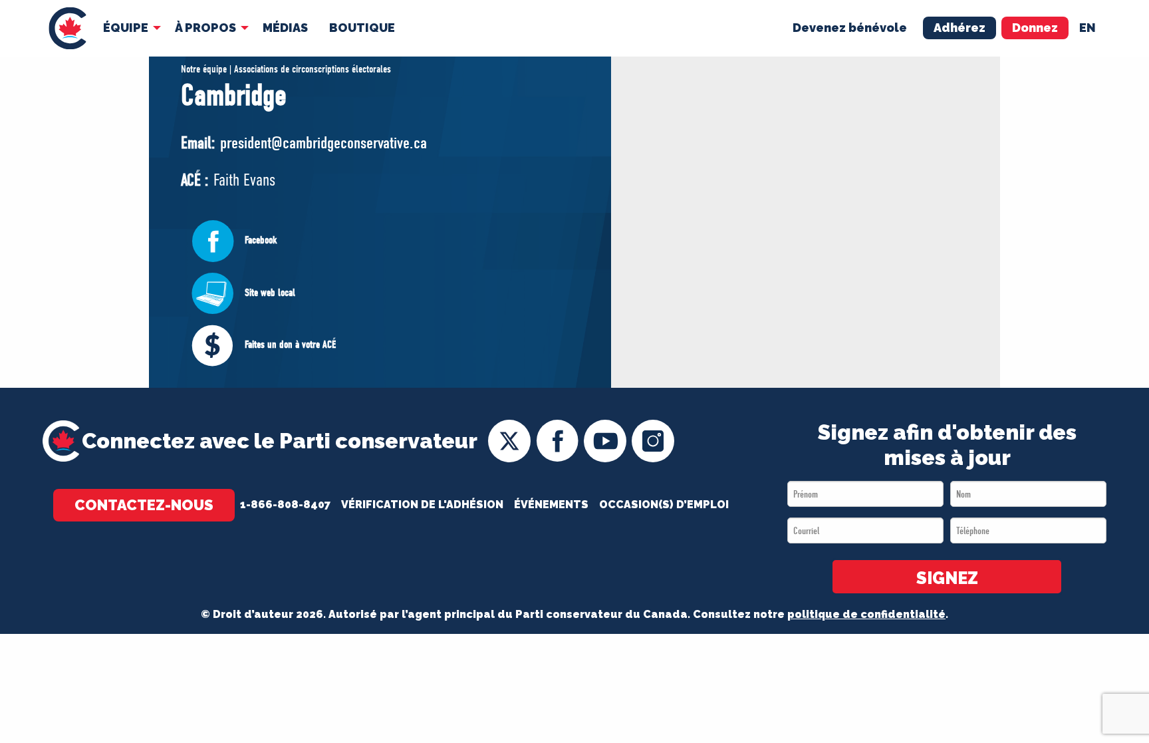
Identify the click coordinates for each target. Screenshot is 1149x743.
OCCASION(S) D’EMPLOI (664, 504)
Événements (551, 504)
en (1087, 28)
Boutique (362, 28)
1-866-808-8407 (285, 504)
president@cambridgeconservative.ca (323, 142)
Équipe (125, 28)
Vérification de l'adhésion (422, 504)
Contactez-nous (143, 505)
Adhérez (959, 28)
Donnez (1035, 28)
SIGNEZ (947, 578)
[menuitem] (67, 28)
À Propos (205, 28)
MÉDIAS (285, 28)
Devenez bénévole (850, 28)
